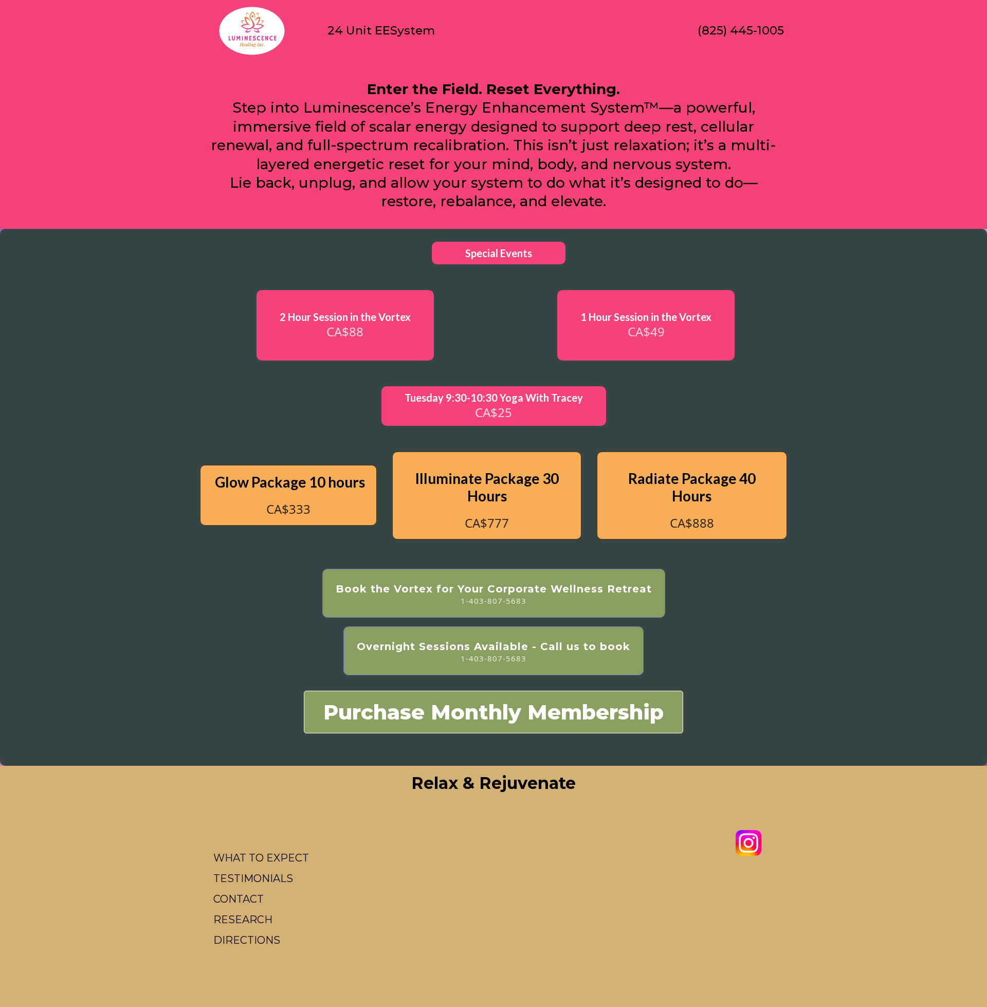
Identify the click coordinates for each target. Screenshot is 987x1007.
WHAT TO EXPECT (261, 858)
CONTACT (238, 899)
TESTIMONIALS (253, 878)
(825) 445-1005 (741, 30)
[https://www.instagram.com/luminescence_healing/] (748, 843)
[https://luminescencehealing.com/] (252, 31)
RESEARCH (242, 919)
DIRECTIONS (246, 940)
